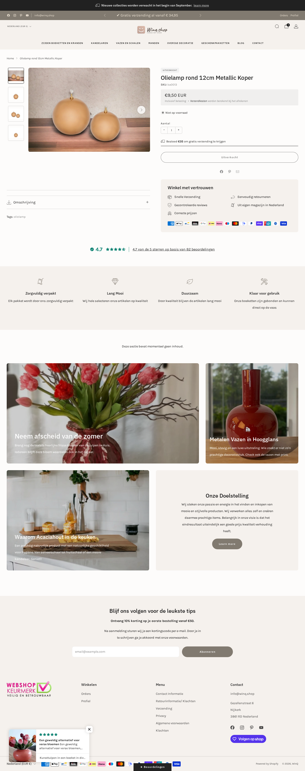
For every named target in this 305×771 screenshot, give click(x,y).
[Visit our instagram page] (15, 15)
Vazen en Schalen (128, 43)
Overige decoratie (180, 43)
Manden (153, 43)
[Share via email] (237, 171)
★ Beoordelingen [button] (152, 767)
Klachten (162, 730)
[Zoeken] (277, 26)
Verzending (164, 708)
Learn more (227, 543)
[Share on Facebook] (221, 171)
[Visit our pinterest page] (21, 15)
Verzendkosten (198, 101)
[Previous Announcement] (105, 15)
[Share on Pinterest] (229, 171)
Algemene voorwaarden (172, 723)
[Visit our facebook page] (8, 15)
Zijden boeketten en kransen (62, 43)
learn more (201, 5)
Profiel (294, 15)
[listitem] (152, 5)
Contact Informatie (169, 694)
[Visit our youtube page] (27, 15)
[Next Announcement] (200, 15)
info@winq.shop (44, 15)
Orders (284, 15)
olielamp (20, 216)
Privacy (161, 716)
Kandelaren (99, 43)
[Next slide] (141, 110)
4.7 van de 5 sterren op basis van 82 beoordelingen (174, 249)
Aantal (165, 123)
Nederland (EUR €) (17, 26)
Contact (258, 43)
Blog (241, 43)
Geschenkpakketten (215, 43)
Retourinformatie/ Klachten (176, 701)
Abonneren (207, 651)
